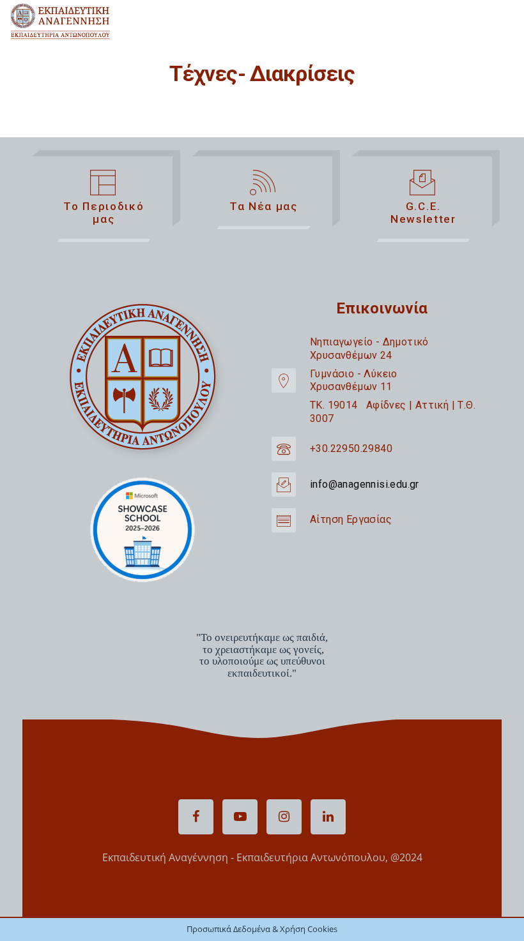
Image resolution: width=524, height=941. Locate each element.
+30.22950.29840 (351, 448)
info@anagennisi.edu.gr (364, 484)
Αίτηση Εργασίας (351, 519)
